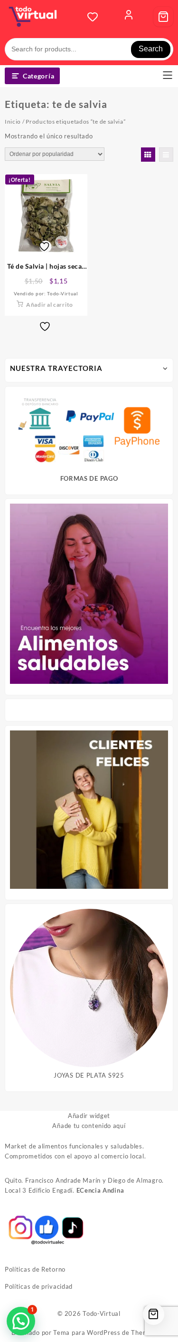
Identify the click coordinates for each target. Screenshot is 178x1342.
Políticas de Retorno (35, 1269)
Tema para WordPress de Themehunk (109, 1332)
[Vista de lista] (166, 154)
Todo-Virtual (101, 1313)
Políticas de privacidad (39, 1286)
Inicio (13, 121)
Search (151, 49)
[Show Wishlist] (95, 17)
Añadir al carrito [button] (49, 304)
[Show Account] (128, 16)
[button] (21, 1321)
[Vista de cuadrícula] (148, 154)
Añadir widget (89, 1115)
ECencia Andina (100, 1190)
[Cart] (163, 16)
